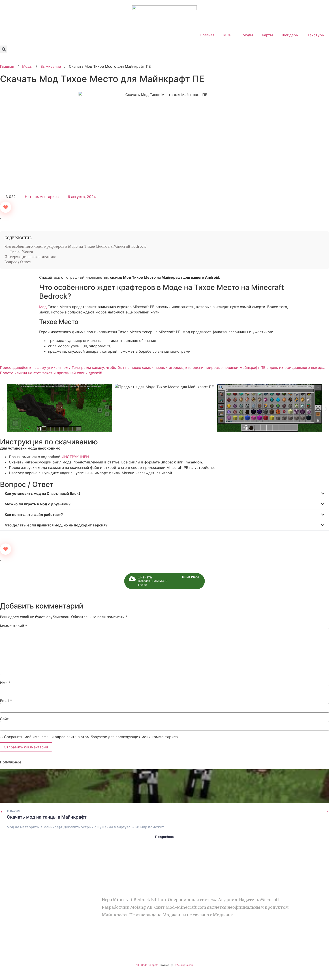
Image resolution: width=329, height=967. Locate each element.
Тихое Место (21, 252)
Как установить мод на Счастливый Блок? (43, 493)
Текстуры (316, 35)
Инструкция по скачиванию (30, 257)
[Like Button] (5, 207)
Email (6, 700)
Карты (267, 35)
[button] (3, 49)
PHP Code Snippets (146, 965)
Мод (43, 306)
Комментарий (13, 626)
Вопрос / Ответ (17, 262)
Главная (207, 35)
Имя (5, 683)
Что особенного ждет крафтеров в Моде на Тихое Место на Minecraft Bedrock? (75, 246)
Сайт (4, 719)
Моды (248, 35)
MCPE (228, 35)
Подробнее (164, 837)
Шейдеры (290, 35)
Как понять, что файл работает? (34, 514)
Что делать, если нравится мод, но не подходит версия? (56, 525)
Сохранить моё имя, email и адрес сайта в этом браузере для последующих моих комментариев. (91, 737)
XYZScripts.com (184, 965)
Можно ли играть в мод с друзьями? (37, 504)
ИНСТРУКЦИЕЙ (75, 456)
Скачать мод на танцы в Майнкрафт (47, 817)
